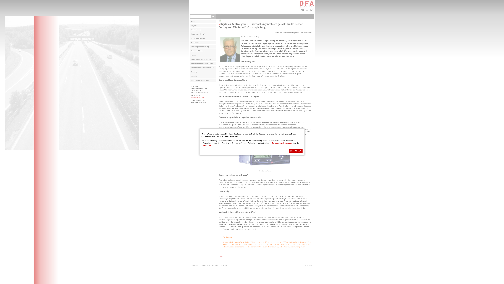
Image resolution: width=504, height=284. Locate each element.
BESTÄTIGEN (295, 151)
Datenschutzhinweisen (282, 143)
